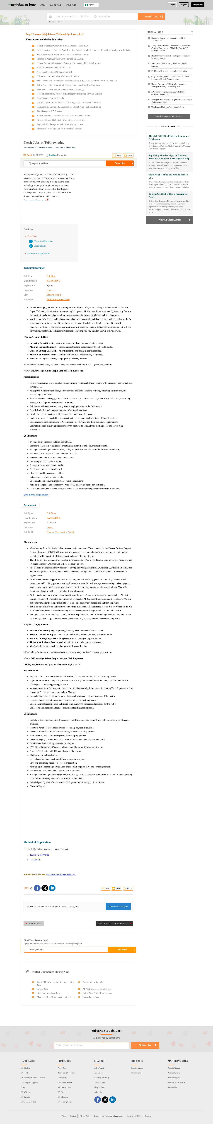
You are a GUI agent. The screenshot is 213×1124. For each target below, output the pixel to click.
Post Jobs (71, 5)
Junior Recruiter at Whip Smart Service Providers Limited (63, 54)
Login (172, 4)
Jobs (42, 5)
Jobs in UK (172, 1087)
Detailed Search (53, 22)
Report (129, 888)
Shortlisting (63, 1077)
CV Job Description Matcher (33, 1077)
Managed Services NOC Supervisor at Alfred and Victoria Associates (171, 100)
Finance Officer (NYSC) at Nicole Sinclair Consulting (61, 120)
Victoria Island (54, 295)
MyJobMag (147, 1116)
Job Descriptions (65, 1102)
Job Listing (25, 1068)
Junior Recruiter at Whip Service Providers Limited (169, 64)
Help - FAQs (99, 1087)
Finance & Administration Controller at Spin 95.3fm (60, 59)
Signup (184, 4)
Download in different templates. (60, 875)
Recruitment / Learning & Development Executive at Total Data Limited (69, 107)
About (64, 1116)
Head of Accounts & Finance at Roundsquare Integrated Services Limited (69, 94)
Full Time (51, 276)
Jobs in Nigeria (174, 1077)
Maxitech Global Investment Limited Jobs (55, 997)
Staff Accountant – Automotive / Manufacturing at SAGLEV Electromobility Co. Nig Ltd (77, 81)
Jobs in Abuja (137, 1073)
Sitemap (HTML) (101, 1077)
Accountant (40, 246)
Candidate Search (65, 1082)
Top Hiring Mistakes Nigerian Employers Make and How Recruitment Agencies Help (169, 157)
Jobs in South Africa (176, 1082)
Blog (23, 1087)
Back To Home (35, 923)
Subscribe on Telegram (118, 906)
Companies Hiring (28, 1102)
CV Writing (25, 1092)
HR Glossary (63, 1097)
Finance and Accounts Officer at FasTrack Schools (59, 129)
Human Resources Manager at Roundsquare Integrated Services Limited (68, 63)
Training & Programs (29, 1082)
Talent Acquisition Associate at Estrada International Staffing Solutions (68, 85)
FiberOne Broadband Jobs (48, 993)
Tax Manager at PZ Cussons (49, 111)
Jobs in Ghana (174, 1068)
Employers (198, 4)
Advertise (98, 1092)
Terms (96, 1116)
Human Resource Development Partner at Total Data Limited (64, 115)
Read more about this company (35, 200)
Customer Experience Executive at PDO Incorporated (168, 39)
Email (130, 155)
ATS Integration (64, 1087)
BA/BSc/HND (53, 280)
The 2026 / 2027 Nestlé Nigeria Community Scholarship (169, 137)
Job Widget (99, 1068)
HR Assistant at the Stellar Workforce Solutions (58, 76)
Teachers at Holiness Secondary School (167, 107)
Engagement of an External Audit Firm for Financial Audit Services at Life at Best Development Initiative (84, 50)
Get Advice (55, 5)
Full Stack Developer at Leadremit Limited (169, 71)
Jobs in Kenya (174, 1073)
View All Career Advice (170, 220)
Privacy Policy (85, 1116)
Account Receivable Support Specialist (54, 67)
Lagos (50, 290)
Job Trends (25, 1097)
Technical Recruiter (43, 241)
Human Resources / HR (58, 299)
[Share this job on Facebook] (37, 888)
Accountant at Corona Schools (50, 98)
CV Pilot (24, 1073)
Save (119, 155)
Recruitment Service (66, 1073)
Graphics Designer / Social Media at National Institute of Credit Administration (170, 77)
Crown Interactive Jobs (93, 982)
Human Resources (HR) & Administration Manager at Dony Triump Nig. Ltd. (168, 85)
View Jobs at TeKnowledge (65, 148)
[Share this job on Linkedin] (52, 888)
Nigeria (91, 5)
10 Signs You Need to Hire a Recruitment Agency (168, 195)
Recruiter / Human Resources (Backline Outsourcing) (60, 89)
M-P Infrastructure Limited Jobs (97, 989)
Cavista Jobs (42, 989)
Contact (73, 1116)
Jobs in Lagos (137, 1068)
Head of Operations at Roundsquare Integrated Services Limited (170, 57)
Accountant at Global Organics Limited (54, 72)
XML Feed (98, 1073)
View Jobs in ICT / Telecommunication (38, 148)
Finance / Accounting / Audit (61, 532)
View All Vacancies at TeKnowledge (113, 923)
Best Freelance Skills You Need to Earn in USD (168, 176)
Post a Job (62, 1068)
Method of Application (38, 253)
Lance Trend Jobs (91, 997)
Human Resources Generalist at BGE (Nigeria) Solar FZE (62, 46)
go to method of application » (37, 495)
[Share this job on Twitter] (44, 888)
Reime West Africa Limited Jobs (97, 993)
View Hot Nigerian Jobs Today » (169, 116)
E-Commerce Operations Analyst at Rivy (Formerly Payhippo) (168, 93)
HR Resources (63, 1092)
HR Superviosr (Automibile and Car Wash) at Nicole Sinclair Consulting (69, 102)
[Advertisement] (107, 194)
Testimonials (99, 1082)
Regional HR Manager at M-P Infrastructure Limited (60, 124)
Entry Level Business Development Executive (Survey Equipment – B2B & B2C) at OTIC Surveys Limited (170, 48)
